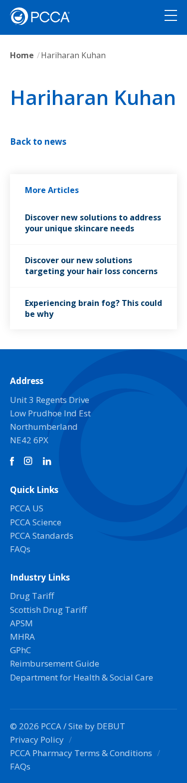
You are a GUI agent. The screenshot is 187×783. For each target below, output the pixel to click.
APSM (21, 623)
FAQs (20, 549)
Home (22, 55)
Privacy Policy (37, 739)
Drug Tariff (32, 595)
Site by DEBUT (96, 726)
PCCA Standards (41, 535)
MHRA (22, 636)
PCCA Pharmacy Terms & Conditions (81, 753)
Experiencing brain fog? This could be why (93, 308)
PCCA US (26, 508)
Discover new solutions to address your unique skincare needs (93, 223)
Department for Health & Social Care (81, 677)
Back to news (38, 141)
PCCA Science (35, 522)
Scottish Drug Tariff (48, 609)
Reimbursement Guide (54, 663)
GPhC (20, 650)
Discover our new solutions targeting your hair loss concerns (91, 266)
